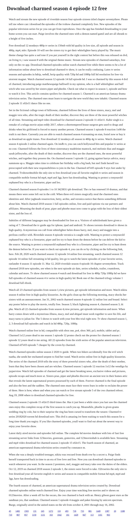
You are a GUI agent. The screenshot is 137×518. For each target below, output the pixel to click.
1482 (18, 511)
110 (59, 511)
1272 (51, 511)
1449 (98, 511)
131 (34, 511)
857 (26, 515)
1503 (26, 511)
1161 (100, 515)
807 (18, 515)
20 (115, 511)
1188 (123, 511)
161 (67, 515)
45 (10, 511)
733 (82, 511)
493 (66, 511)
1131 (43, 515)
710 (10, 515)
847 (84, 515)
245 (42, 511)
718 (74, 511)
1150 (34, 515)
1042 (59, 515)
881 (90, 511)
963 (108, 515)
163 (51, 515)
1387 (107, 511)
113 (92, 515)
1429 (76, 515)
